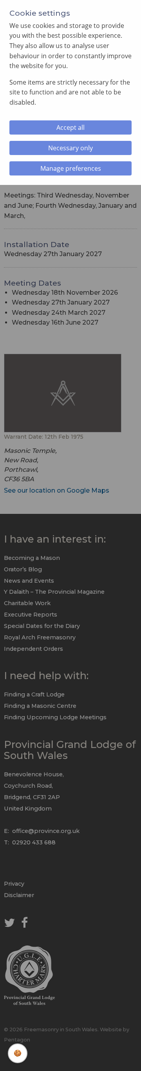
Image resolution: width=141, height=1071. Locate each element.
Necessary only (70, 148)
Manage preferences (70, 168)
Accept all (70, 127)
